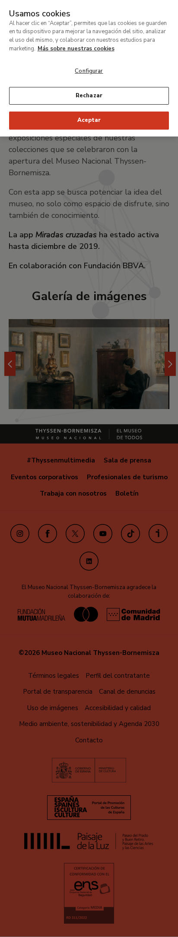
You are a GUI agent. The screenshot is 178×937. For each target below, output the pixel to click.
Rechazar (89, 95)
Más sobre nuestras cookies (76, 49)
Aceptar (89, 120)
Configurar (89, 71)
